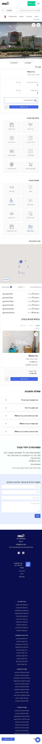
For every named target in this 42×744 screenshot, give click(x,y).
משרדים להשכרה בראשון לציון (22, 678)
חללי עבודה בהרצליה (21, 650)
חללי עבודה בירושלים (21, 656)
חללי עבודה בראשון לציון (21, 644)
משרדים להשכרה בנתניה (22, 692)
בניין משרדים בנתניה (21, 625)
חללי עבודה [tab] (23, 325)
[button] (19, 265)
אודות (21, 574)
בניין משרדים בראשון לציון (22, 610)
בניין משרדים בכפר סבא (21, 628)
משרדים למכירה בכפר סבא (21, 733)
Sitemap (22, 577)
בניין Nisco (33, 356)
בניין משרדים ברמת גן (22, 608)
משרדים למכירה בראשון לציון (21, 716)
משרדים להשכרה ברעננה (22, 687)
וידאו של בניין (14, 63)
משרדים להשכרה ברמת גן (22, 675)
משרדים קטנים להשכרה (21, 701)
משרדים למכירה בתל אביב (22, 710)
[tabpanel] (21, 357)
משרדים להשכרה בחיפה (21, 698)
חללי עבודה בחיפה (22, 664)
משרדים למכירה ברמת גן (22, 713)
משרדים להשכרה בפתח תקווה (22, 681)
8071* (21, 541)
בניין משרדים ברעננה (21, 619)
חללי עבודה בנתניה (22, 658)
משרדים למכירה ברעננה (21, 725)
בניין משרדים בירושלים (22, 622)
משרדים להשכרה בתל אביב (21, 672)
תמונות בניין (28, 63)
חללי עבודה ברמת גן (21, 641)
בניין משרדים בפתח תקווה (22, 613)
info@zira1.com (34, 461)
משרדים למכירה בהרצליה (22, 722)
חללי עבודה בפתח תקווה (21, 647)
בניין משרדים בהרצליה (22, 616)
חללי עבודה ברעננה (22, 653)
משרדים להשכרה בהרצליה (22, 684)
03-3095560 (35, 464)
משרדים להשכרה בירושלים (22, 689)
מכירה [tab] (30, 325)
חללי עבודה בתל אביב (21, 638)
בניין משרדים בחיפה (22, 630)
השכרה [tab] (38, 325)
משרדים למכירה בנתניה (21, 730)
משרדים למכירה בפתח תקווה (22, 719)
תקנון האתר (22, 571)
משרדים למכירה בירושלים (22, 728)
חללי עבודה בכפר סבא (22, 661)
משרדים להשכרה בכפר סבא (21, 695)
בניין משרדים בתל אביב (22, 605)
